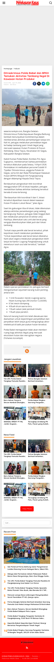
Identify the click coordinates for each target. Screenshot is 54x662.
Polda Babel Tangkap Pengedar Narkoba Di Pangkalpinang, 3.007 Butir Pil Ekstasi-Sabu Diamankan (26, 617)
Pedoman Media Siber (10, 658)
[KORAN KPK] (27, 2)
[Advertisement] (27, 35)
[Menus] (4, 3)
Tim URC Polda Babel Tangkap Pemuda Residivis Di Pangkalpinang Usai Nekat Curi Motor (15, 380)
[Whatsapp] (48, 84)
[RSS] (27, 351)
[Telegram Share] (43, 84)
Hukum (6, 84)
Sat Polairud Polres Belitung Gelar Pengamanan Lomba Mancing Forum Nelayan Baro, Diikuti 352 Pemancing (28, 568)
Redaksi (35, 656)
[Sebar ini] (34, 84)
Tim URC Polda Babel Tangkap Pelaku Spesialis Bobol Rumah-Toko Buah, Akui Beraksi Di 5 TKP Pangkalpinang (27, 589)
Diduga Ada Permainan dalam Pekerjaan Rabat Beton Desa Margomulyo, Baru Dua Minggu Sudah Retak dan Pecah (28, 575)
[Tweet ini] (39, 84)
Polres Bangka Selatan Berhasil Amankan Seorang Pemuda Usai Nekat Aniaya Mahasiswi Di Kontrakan (39, 380)
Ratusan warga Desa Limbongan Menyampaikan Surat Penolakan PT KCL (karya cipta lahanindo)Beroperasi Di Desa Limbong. (28, 596)
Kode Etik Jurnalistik (30, 658)
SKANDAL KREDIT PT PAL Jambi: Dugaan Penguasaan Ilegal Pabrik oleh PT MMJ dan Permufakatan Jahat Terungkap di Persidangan (15, 423)
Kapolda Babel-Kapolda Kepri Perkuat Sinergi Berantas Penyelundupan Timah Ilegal (27, 624)
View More (27, 509)
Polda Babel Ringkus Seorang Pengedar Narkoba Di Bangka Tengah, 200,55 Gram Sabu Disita (37, 401)
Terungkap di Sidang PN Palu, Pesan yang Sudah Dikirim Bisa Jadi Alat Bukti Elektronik (39, 423)
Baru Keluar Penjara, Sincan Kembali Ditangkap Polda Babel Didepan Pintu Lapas (15, 401)
